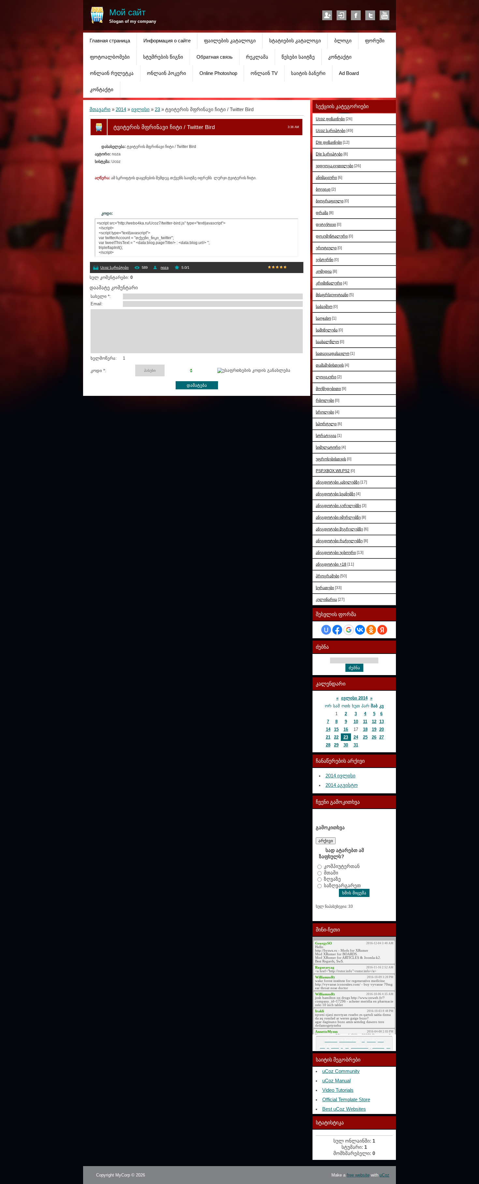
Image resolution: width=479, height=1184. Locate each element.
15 (336, 729)
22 (336, 737)
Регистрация (327, 15)
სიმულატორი (328, 447)
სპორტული (326, 424)
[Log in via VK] (360, 630)
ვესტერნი (324, 259)
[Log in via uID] (326, 630)
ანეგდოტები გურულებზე (338, 505)
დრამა (322, 212)
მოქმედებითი (328, 388)
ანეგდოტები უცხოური (336, 552)
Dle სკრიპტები (329, 154)
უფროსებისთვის (331, 459)
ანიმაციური (326, 177)
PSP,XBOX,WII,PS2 (333, 471)
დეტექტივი (326, 224)
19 (374, 729)
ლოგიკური (326, 377)
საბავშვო (324, 306)
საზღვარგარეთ (342, 885)
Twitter (370, 15)
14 (328, 729)
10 (356, 721)
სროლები (325, 412)
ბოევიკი (323, 189)
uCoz (384, 1175)
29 (336, 745)
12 (374, 721)
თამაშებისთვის (330, 365)
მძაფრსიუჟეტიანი (332, 295)
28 (328, 745)
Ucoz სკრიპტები (114, 267)
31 (356, 745)
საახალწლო (327, 341)
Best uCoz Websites (344, 1109)
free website (358, 1175)
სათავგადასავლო (332, 353)
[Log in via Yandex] (382, 630)
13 (381, 721)
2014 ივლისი (341, 775)
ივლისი (140, 109)
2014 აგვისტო (342, 785)
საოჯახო (323, 318)
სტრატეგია (326, 435)
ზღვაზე (332, 879)
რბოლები (325, 400)
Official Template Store (346, 1099)
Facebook (356, 15)
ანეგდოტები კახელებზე (337, 482)
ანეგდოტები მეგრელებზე (339, 529)
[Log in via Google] (348, 630)
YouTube (384, 15)
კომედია (324, 271)
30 (345, 745)
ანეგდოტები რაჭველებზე (339, 541)
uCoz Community (341, 1071)
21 (328, 737)
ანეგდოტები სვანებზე (335, 494)
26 (374, 737)
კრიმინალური (329, 283)
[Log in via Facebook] (337, 630)
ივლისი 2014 (354, 698)
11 (365, 721)
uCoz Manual (336, 1080)
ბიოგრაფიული (329, 201)
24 (356, 737)
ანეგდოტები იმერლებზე (338, 517)
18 (365, 729)
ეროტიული (326, 248)
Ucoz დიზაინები (330, 119)
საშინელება (327, 330)
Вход (341, 15)
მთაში (331, 872)
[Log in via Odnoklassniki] (371, 630)
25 (365, 737)
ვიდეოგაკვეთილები (334, 166)
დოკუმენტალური (332, 236)
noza (164, 267)
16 (345, 729)
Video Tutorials (338, 1090)
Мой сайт (127, 12)
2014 (121, 109)
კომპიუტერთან (342, 866)
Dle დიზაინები (329, 142)
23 (157, 109)
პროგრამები (327, 576)
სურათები (325, 587)
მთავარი (100, 109)
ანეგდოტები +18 (331, 564)
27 (381, 737)
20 (381, 729)
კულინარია (326, 599)
